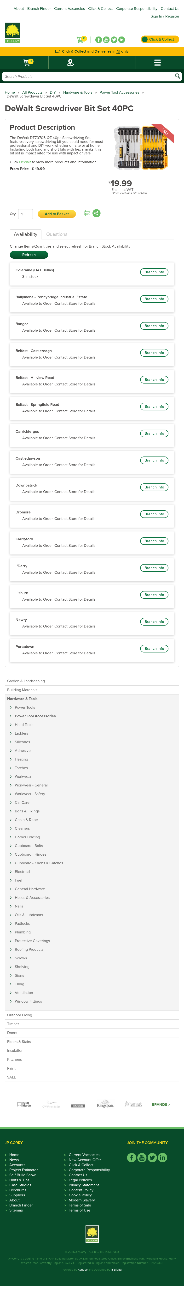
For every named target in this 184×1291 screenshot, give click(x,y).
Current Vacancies (69, 8)
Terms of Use (79, 1210)
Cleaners (22, 828)
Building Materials (22, 690)
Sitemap (16, 1210)
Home (10, 92)
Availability (25, 234)
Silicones (22, 742)
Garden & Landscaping (26, 681)
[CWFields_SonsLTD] (51, 1104)
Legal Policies (80, 1180)
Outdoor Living (19, 1015)
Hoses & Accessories (32, 898)
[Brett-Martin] (24, 1104)
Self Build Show (22, 1175)
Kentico (83, 1269)
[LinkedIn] (121, 40)
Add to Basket (57, 214)
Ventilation (24, 993)
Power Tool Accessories (119, 92)
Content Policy (81, 1190)
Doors (12, 1032)
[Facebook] (98, 40)
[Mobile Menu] (157, 62)
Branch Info (154, 272)
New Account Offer (85, 1159)
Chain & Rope (26, 820)
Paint (11, 1068)
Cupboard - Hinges (30, 854)
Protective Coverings (32, 941)
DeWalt (25, 162)
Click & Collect (100, 8)
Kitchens (14, 1059)
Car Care (22, 802)
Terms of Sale (80, 1205)
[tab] (25, 234)
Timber (13, 1024)
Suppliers (17, 1195)
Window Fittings (28, 1001)
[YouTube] (106, 40)
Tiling (19, 984)
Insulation (15, 1050)
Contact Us (170, 8)
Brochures (17, 1190)
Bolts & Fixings (27, 811)
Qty (13, 214)
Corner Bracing (27, 837)
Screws (21, 958)
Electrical (22, 872)
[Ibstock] (79, 1104)
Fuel (18, 880)
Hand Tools (24, 725)
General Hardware (30, 889)
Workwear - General (31, 785)
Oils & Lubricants (29, 915)
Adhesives (23, 751)
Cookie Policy (80, 1195)
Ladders (21, 733)
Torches (21, 768)
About (19, 8)
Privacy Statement (84, 1185)
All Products (32, 92)
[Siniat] (133, 1104)
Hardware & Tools (77, 92)
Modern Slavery (82, 1200)
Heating (21, 759)
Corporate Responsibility (136, 8)
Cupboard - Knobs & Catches (39, 863)
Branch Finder (39, 8)
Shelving (22, 967)
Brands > (161, 1104)
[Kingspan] (106, 1104)
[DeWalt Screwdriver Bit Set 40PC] (141, 148)
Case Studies (20, 1185)
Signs (19, 975)
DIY (53, 92)
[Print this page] (87, 213)
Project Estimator (23, 1170)
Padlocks (22, 924)
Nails (19, 906)
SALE (11, 1077)
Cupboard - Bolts (29, 846)
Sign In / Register (165, 16)
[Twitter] (114, 40)
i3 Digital (116, 1269)
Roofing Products (29, 949)
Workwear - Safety (30, 794)
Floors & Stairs (19, 1041)
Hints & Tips (19, 1180)
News (14, 1159)
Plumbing (23, 932)
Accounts (17, 1165)
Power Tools (25, 707)
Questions (56, 234)
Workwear (23, 777)
